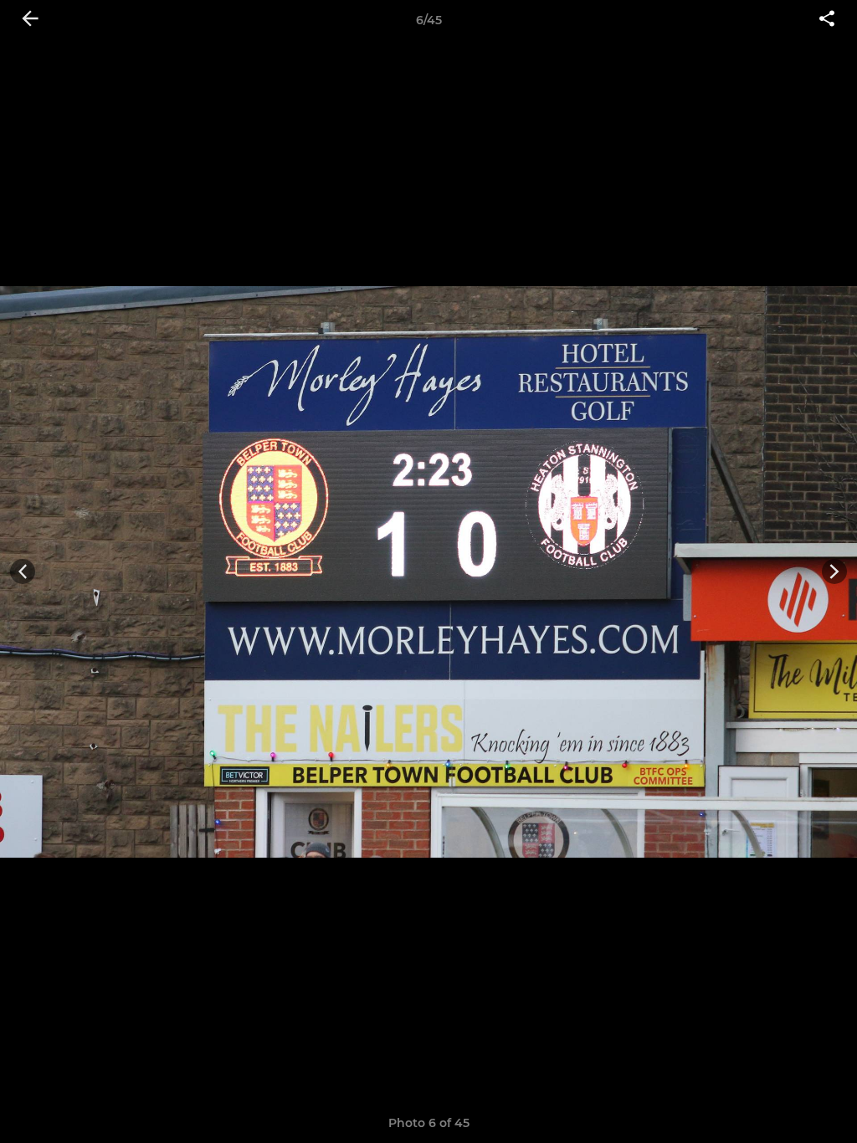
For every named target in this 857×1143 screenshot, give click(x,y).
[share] (827, 20)
